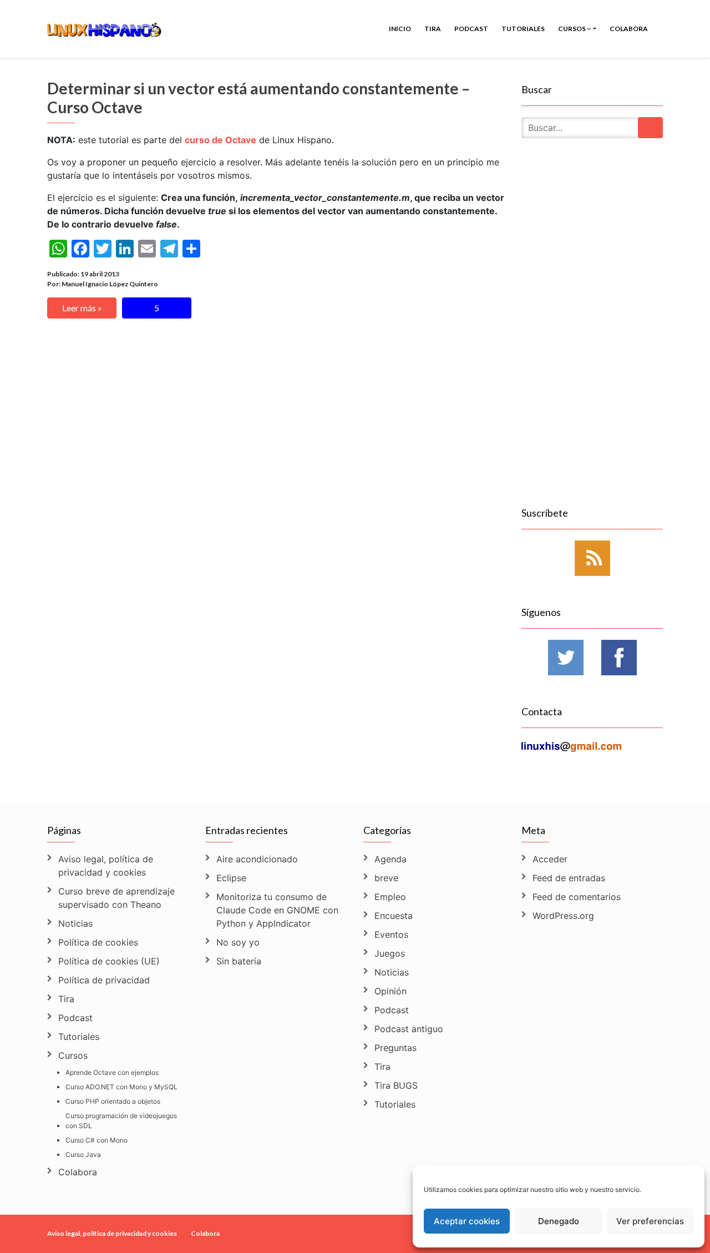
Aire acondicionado (257, 859)
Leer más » (82, 307)
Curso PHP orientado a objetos (112, 1101)
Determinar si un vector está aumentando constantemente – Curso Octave (258, 98)
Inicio (400, 28)
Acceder (549, 859)
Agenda (390, 859)
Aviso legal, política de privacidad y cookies (105, 865)
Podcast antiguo (408, 1028)
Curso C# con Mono (96, 1140)
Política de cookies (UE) (109, 961)
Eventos (391, 934)
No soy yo (238, 942)
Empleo (390, 896)
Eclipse (231, 877)
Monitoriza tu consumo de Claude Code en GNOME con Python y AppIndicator (277, 910)
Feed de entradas (568, 877)
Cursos (572, 28)
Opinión (390, 991)
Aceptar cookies (467, 1221)
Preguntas (395, 1047)
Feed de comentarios (576, 896)
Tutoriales (523, 28)
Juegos (389, 953)
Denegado (558, 1221)
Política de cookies (98, 942)
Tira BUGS (396, 1085)
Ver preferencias (650, 1221)
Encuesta (393, 915)
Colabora (629, 28)
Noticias (75, 923)
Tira (432, 28)
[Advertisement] (592, 335)
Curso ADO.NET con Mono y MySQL (121, 1087)
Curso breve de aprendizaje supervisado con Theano (116, 898)
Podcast (471, 28)
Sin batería (238, 961)
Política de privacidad (104, 980)
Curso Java (83, 1154)
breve (386, 877)
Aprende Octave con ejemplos (112, 1072)
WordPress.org (563, 915)
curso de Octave (220, 139)
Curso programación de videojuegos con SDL (121, 1120)
